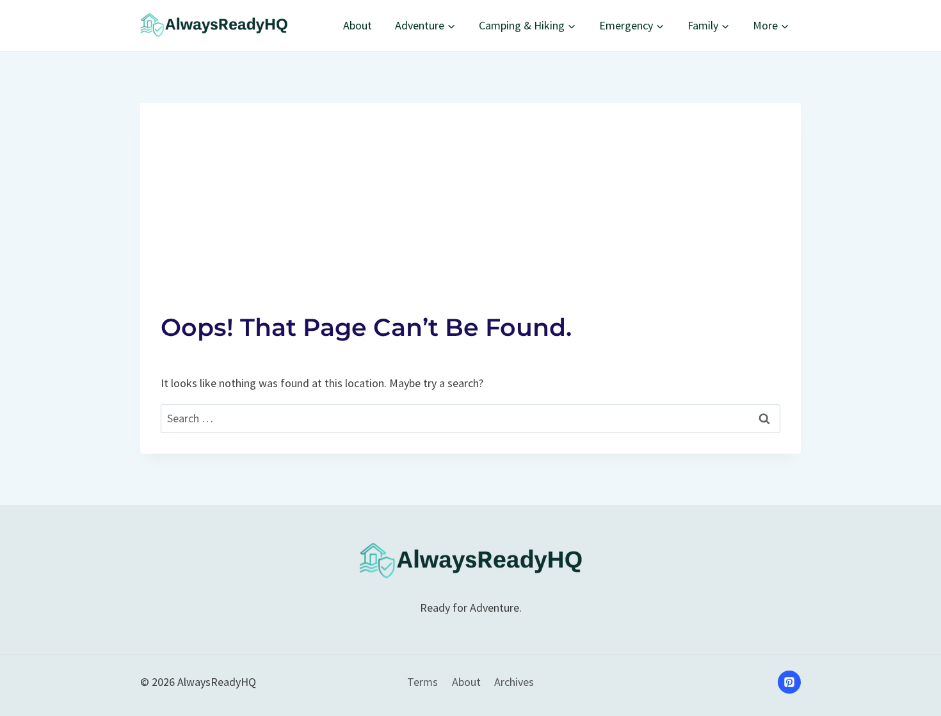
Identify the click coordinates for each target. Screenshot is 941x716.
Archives (514, 681)
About (357, 25)
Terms (422, 681)
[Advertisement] (470, 192)
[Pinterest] (789, 682)
